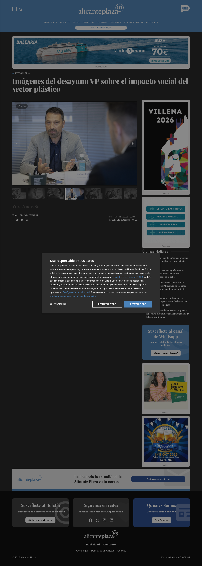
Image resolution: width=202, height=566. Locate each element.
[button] (58, 304)
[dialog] (101, 283)
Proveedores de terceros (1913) (127, 277)
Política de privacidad (86, 296)
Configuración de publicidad (76, 292)
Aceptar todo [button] (138, 304)
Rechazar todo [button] (107, 304)
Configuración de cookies (62, 296)
